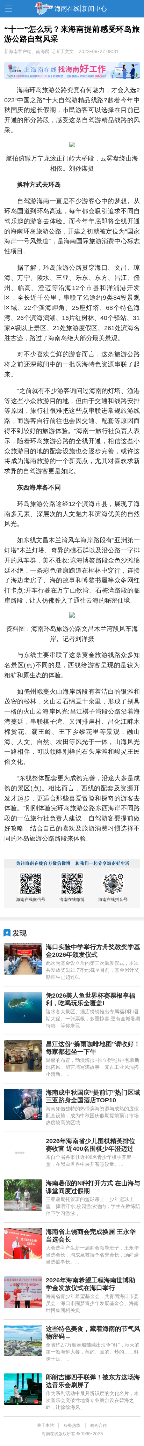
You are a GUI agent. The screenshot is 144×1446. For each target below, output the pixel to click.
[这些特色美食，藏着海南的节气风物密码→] (23, 1340)
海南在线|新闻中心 (81, 8)
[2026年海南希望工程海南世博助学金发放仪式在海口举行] (23, 1292)
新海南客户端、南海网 (27, 51)
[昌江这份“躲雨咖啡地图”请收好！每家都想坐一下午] (23, 1056)
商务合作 (98, 1425)
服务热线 (72, 1425)
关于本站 (45, 1425)
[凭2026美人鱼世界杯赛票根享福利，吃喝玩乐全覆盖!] (23, 1007)
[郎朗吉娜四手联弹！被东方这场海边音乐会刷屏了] (23, 1389)
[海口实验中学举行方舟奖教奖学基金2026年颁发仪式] (23, 959)
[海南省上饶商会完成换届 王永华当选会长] (23, 1243)
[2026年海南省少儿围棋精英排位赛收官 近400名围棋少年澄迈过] (23, 1153)
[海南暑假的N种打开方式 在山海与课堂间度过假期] (23, 1195)
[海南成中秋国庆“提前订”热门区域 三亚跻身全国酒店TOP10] (23, 1104)
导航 (8, 8)
